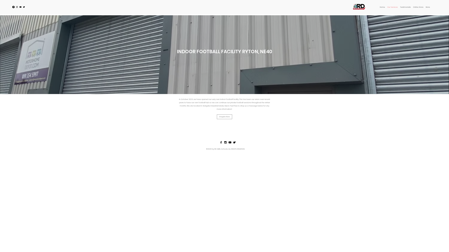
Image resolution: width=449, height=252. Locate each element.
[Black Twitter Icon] (234, 142)
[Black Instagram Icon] (225, 142)
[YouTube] (20, 7)
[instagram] (17, 7)
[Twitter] (24, 7)
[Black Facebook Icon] (221, 142)
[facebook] (13, 7)
